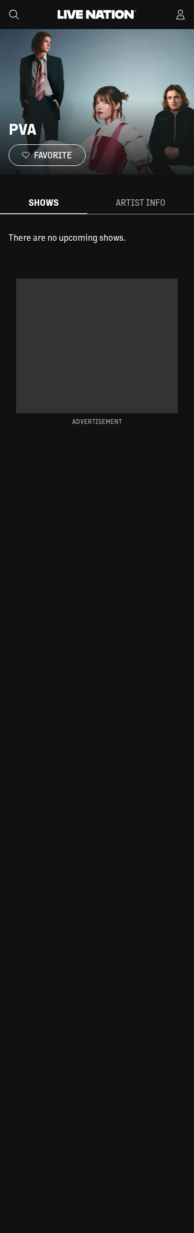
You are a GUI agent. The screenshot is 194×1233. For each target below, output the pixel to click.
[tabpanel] (97, 237)
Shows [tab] (44, 202)
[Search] (14, 14)
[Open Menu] (180, 14)
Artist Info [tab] (140, 202)
